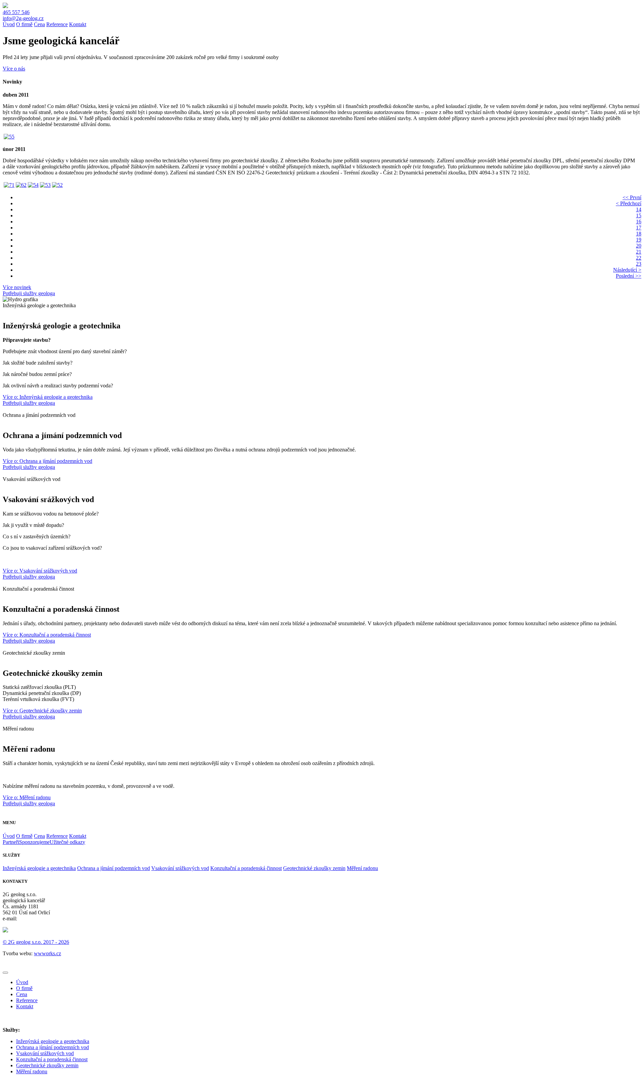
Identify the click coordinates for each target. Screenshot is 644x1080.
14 (638, 209)
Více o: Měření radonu (27, 797)
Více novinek (17, 287)
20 (638, 246)
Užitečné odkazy (67, 842)
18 (638, 233)
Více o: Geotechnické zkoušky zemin (42, 710)
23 (638, 264)
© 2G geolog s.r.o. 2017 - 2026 (36, 942)
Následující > (627, 270)
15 (638, 215)
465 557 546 (16, 12)
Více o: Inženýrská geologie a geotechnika (48, 397)
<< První (632, 197)
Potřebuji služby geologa (29, 293)
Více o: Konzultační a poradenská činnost (47, 635)
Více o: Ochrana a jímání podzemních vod (47, 461)
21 (638, 252)
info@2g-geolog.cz (23, 18)
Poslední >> (628, 276)
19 (638, 239)
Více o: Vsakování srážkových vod (40, 571)
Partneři (11, 842)
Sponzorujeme (34, 842)
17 (638, 227)
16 (638, 221)
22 (638, 258)
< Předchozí (628, 203)
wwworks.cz (47, 953)
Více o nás (14, 68)
